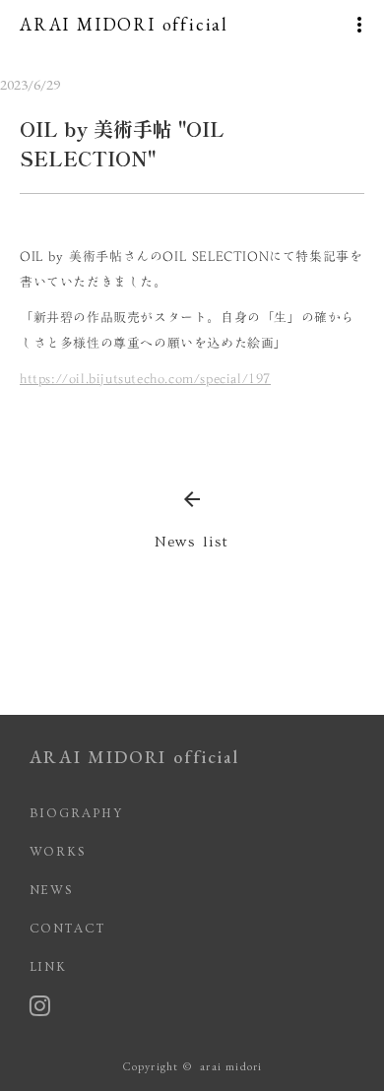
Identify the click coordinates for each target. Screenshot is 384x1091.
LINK (49, 967)
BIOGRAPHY (77, 813)
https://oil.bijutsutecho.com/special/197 (145, 378)
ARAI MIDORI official (134, 756)
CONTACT (68, 928)
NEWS (52, 890)
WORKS (58, 852)
